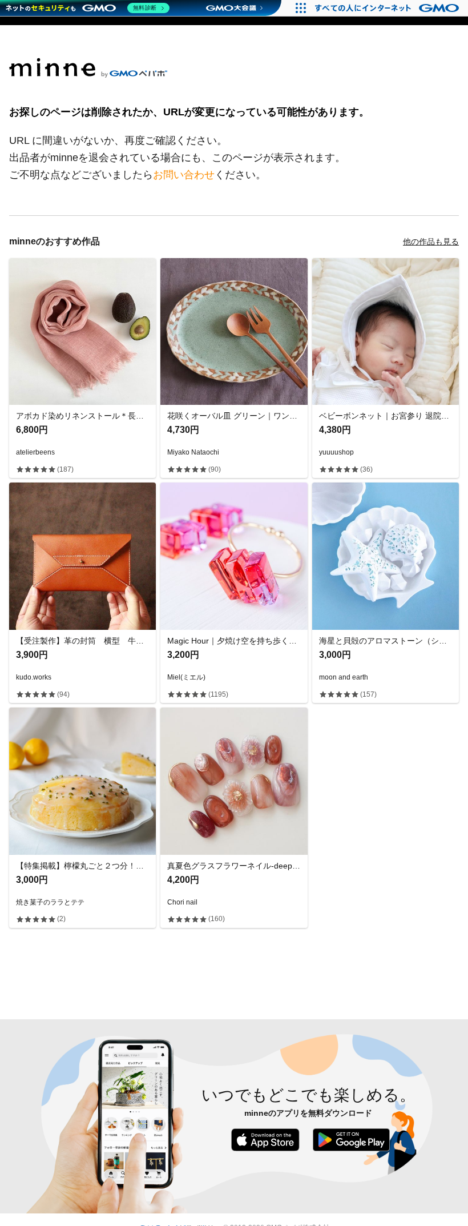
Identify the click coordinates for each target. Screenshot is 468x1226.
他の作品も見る (431, 241)
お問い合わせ (184, 174)
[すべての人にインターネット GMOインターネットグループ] (388, 8)
